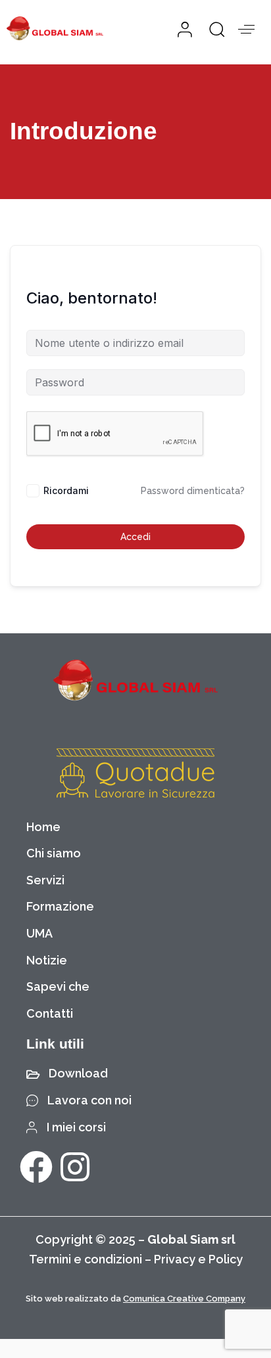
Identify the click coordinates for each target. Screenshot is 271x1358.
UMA (39, 933)
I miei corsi (76, 1127)
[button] (211, 29)
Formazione (60, 906)
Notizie (46, 960)
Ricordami (66, 490)
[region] (135, 1245)
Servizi (45, 880)
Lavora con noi (89, 1100)
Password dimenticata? (193, 491)
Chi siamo (53, 853)
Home (43, 827)
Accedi (135, 537)
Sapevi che (57, 986)
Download (78, 1073)
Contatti (49, 1013)
